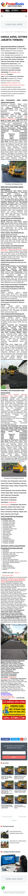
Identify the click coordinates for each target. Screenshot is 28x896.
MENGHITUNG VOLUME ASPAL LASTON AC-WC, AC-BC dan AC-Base (20, 778)
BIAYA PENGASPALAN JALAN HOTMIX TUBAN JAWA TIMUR (7, 807)
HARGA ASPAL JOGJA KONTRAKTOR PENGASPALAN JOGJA (7, 792)
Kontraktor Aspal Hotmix (8, 697)
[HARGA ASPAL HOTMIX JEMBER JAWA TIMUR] (20, 785)
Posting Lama (22, 816)
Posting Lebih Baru (7, 816)
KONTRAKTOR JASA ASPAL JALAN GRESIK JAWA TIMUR (6, 777)
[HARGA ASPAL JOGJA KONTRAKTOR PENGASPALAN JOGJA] (7, 785)
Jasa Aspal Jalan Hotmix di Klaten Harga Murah (20, 807)
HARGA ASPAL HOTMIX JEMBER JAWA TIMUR (20, 791)
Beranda (14, 820)
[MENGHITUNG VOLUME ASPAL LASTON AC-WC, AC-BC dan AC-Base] (20, 770)
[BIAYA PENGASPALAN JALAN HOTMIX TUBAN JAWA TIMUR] (7, 799)
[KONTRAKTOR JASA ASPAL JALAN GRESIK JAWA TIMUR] (7, 770)
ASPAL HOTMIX (9, 32)
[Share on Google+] (21, 739)
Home (2, 32)
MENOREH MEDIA (20, 893)
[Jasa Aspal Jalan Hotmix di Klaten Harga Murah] (20, 799)
